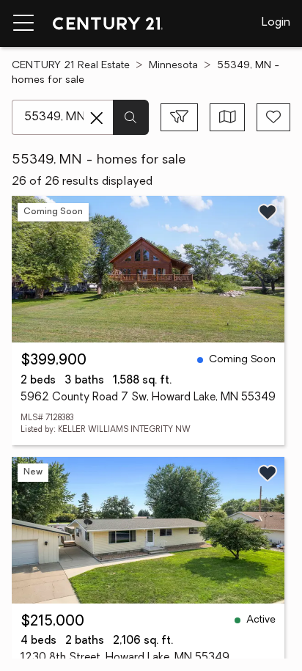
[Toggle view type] (228, 117)
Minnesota (173, 65)
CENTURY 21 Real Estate (71, 65)
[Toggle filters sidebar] (179, 117)
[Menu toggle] (23, 23)
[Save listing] (267, 212)
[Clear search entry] (96, 118)
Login (276, 23)
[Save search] (273, 117)
